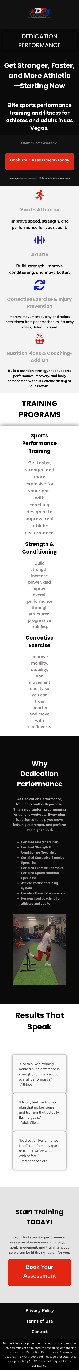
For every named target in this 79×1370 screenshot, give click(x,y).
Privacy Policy (39, 1310)
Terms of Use (39, 1321)
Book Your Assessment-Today (39, 160)
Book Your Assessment (39, 1271)
